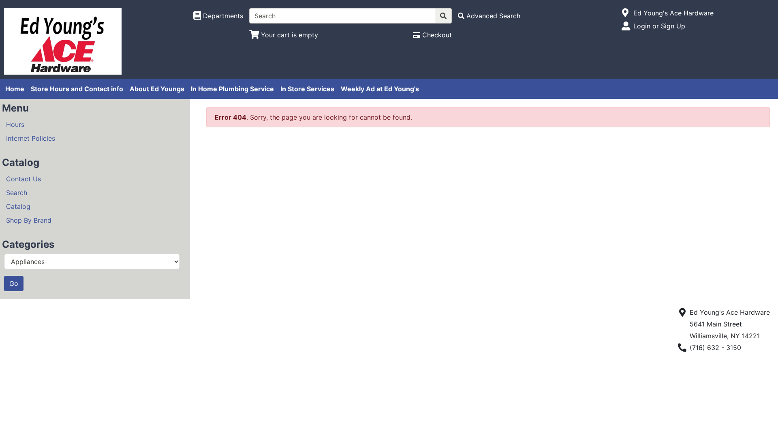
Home (14, 89)
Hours (15, 124)
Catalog (18, 206)
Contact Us (23, 179)
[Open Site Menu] (625, 13)
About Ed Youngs (157, 89)
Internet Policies (30, 138)
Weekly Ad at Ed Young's (380, 89)
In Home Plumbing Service (232, 89)
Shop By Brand (28, 220)
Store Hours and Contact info (77, 89)
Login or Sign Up (659, 26)
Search (16, 193)
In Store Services (307, 89)
